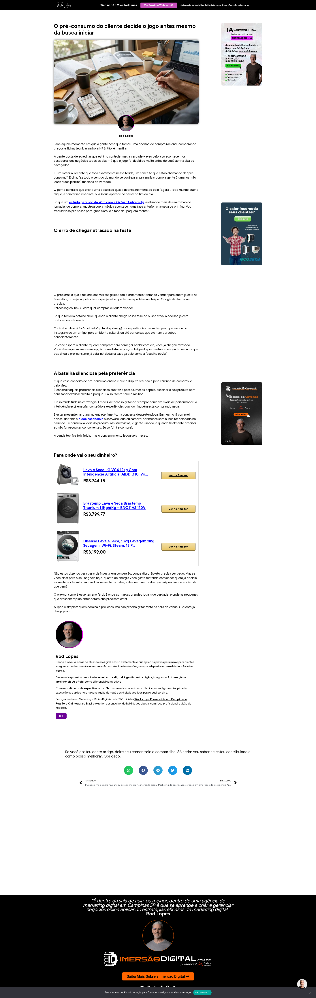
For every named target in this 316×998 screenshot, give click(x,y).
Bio (61, 715)
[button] (128, 770)
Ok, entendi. (202, 992)
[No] (310, 992)
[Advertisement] (126, 261)
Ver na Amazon (178, 475)
